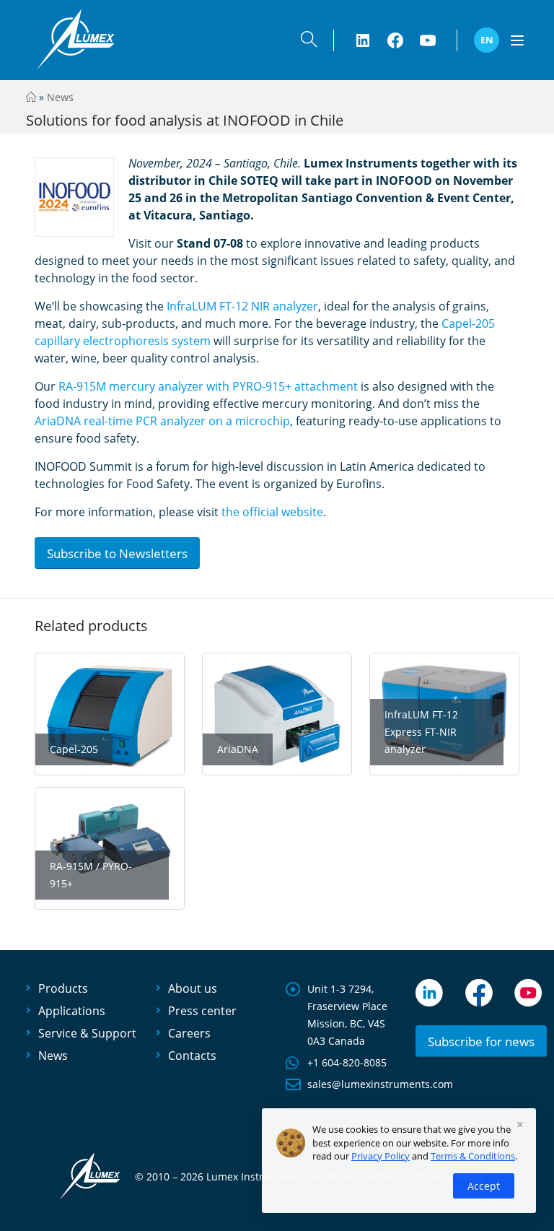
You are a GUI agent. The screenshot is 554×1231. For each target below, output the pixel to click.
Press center (202, 1011)
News (60, 97)
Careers (189, 1033)
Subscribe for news (481, 1041)
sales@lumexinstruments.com (380, 1084)
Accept (483, 1186)
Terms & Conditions (473, 1155)
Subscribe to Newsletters (117, 553)
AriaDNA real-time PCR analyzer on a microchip (162, 421)
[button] (309, 42)
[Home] (31, 97)
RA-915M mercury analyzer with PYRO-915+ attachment (208, 386)
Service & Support (87, 1033)
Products (63, 988)
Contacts (192, 1055)
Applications (71, 1011)
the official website (272, 512)
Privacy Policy (380, 1155)
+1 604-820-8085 (347, 1062)
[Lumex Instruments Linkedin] (363, 40)
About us (192, 988)
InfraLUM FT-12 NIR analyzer (242, 306)
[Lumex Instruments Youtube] (428, 40)
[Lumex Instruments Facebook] (395, 40)
